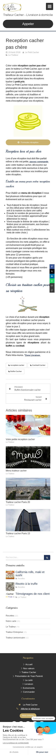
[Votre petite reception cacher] (28, 426)
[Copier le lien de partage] (52, 290)
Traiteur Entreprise (14, 632)
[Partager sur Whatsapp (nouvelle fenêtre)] (52, 280)
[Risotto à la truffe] (10, 586)
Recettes (10, 615)
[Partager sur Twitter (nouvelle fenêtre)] (52, 271)
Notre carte (11, 621)
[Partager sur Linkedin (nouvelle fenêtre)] (52, 276)
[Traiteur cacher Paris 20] (28, 489)
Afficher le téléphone (30, 708)
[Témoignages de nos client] (10, 596)
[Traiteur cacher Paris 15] (28, 520)
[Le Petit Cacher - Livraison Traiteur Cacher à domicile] (12, 7)
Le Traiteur (11, 626)
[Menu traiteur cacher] (28, 457)
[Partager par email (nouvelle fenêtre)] (52, 285)
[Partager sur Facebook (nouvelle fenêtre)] (52, 266)
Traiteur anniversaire (15, 637)
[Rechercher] (47, 557)
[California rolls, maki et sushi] (10, 575)
